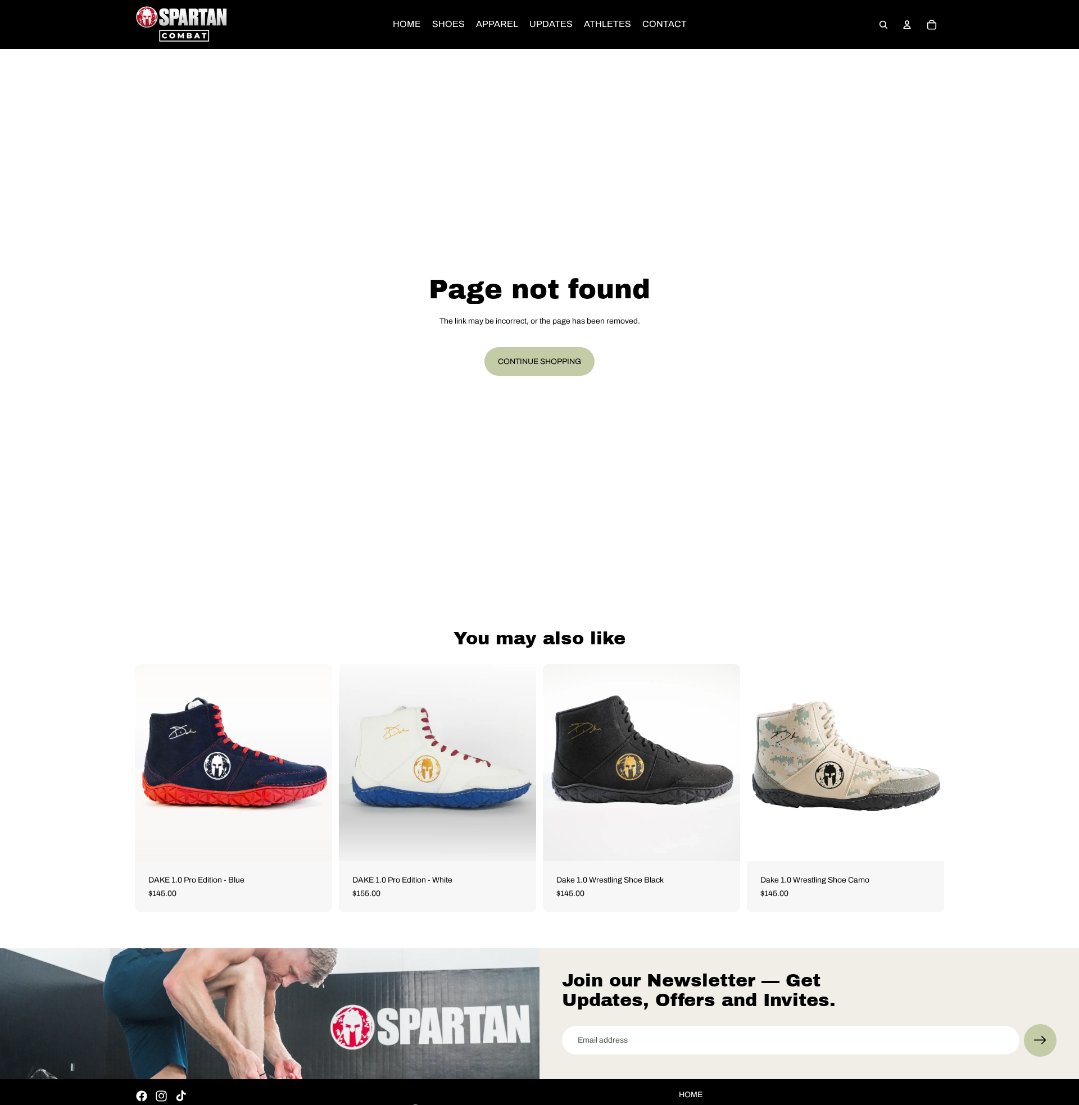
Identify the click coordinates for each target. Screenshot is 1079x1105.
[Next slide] (315, 763)
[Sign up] (1040, 1040)
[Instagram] (161, 1096)
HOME (690, 1094)
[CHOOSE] (315, 844)
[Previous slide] (152, 763)
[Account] (907, 24)
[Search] (883, 24)
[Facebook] (141, 1096)
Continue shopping (539, 361)
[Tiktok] (181, 1096)
